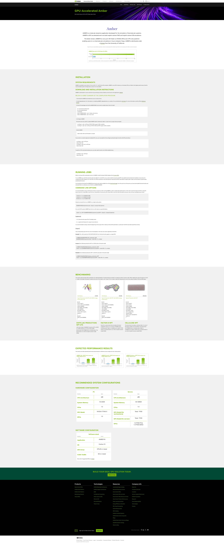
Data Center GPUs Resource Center (120, 496)
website (121, 92)
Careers (133, 506)
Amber (92, 458)
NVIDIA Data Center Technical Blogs (121, 520)
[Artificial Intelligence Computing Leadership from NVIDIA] (77, 1)
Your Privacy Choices (87, 540)
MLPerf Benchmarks (117, 508)
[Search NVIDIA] (141, 1)
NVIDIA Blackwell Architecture (100, 487)
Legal (94, 540)
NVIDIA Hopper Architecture (100, 489)
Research (134, 499)
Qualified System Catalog (118, 522)
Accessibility (99, 540)
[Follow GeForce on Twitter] (145, 530)
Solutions (98, 1)
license (103, 43)
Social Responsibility (136, 501)
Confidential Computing (99, 494)
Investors (134, 491)
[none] (141, 1)
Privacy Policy (79, 540)
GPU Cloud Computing (118, 506)
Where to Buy (116, 525)
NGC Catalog (116, 511)
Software (111, 1)
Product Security (115, 540)
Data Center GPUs (79, 487)
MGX (95, 491)
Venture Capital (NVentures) (138, 494)
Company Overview (136, 489)
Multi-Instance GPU (98, 496)
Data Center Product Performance (120, 499)
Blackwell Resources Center (119, 489)
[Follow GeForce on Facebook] (141, 530)
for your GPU (116, 175)
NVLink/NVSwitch (98, 501)
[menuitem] (88, 1)
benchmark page (113, 183)
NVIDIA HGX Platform (79, 491)
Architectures (119, 1)
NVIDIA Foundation (136, 496)
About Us (134, 487)
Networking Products (79, 494)
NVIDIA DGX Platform (79, 489)
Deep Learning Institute (118, 501)
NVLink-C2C (96, 499)
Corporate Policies (107, 540)
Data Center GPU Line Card (119, 494)
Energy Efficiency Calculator (119, 503)
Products (105, 1)
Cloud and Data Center (88, 1)
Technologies (127, 1)
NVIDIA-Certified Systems (118, 513)
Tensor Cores (96, 503)
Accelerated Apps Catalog (118, 487)
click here (124, 101)
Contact (122, 540)
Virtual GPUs (77, 496)
